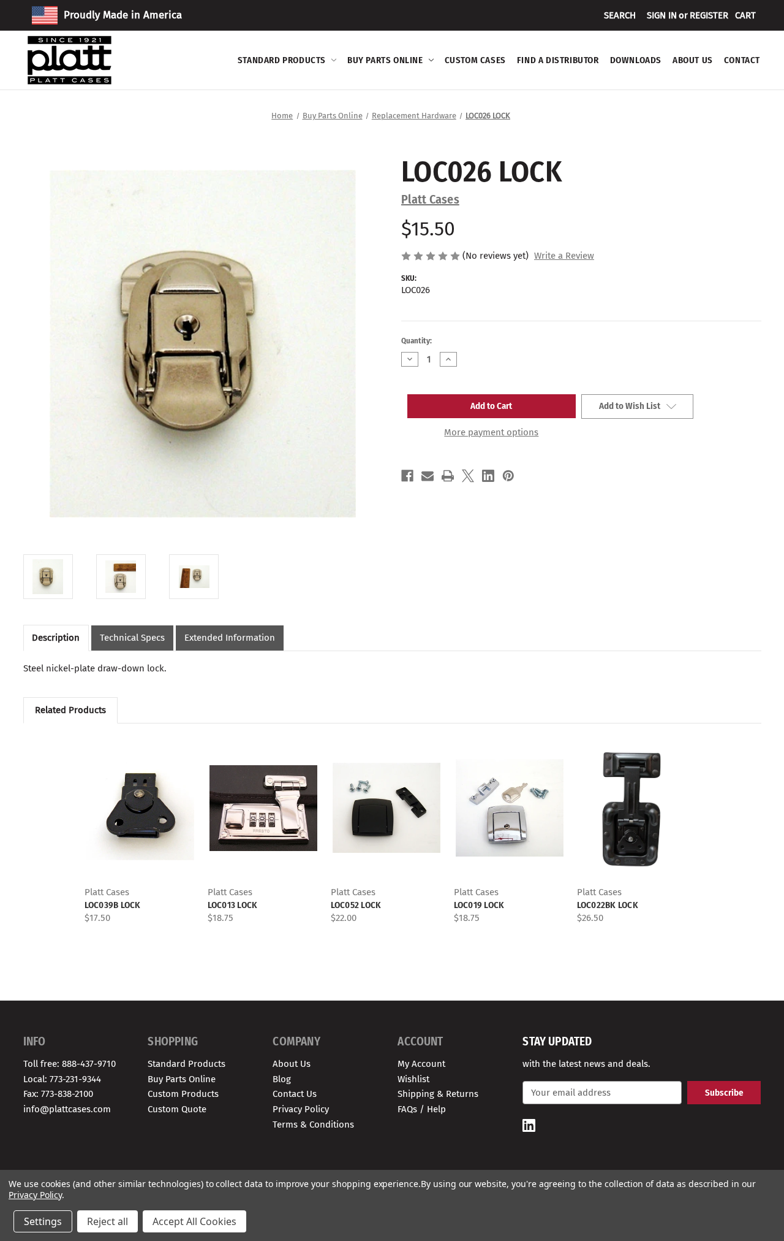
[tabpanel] (140, 830)
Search (620, 15)
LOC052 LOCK (356, 905)
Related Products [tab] (70, 710)
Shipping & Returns (438, 1093)
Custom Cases (475, 60)
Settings (43, 1221)
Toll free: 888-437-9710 (69, 1063)
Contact (742, 60)
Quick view (139, 797)
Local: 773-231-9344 (62, 1079)
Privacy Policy (301, 1109)
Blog (282, 1079)
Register (709, 15)
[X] (468, 476)
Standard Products (282, 60)
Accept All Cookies (194, 1221)
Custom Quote (177, 1109)
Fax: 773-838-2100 (58, 1093)
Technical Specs (132, 637)
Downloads (636, 60)
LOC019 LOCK (479, 905)
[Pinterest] (508, 476)
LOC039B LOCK (113, 905)
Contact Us (295, 1093)
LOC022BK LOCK (607, 905)
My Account (421, 1063)
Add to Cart (140, 818)
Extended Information (229, 637)
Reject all (107, 1221)
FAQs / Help (422, 1109)
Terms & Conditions (313, 1124)
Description (56, 637)
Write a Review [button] (564, 255)
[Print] (448, 476)
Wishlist (413, 1079)
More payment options (491, 432)
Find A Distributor (558, 60)
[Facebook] (407, 476)
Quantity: (416, 340)
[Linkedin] (488, 476)
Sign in (662, 15)
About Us (693, 60)
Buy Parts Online (385, 60)
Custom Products (183, 1093)
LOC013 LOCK (233, 905)
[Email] (427, 476)
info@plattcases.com (67, 1109)
